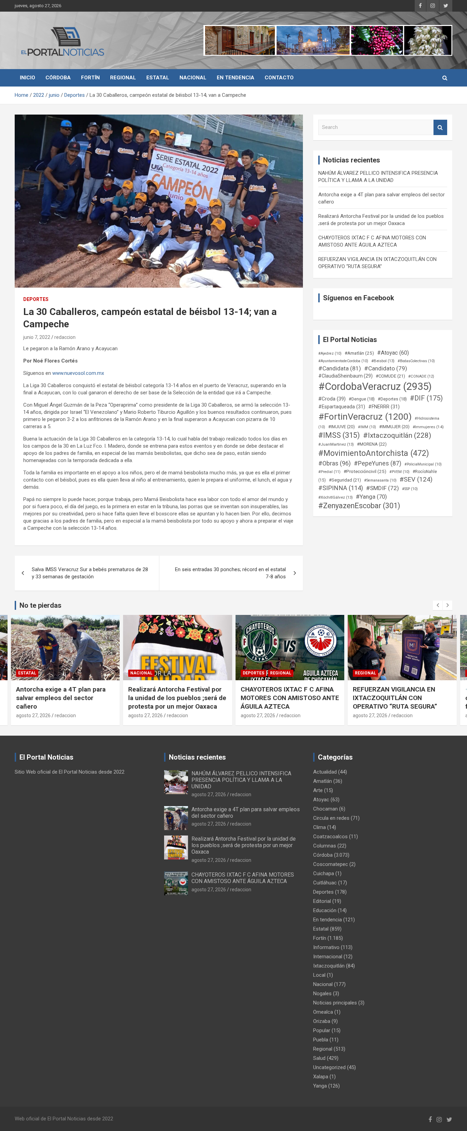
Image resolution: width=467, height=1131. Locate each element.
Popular (321, 1030)
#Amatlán (359, 353)
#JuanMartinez (336, 444)
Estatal (157, 78)
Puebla (320, 1040)
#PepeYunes (377, 463)
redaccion (65, 337)
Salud (319, 1058)
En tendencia (235, 78)
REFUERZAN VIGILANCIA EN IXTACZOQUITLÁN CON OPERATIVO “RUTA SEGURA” (282, 697)
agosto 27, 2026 (33, 715)
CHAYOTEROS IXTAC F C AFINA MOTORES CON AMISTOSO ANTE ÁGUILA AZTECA (177, 697)
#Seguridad (345, 480)
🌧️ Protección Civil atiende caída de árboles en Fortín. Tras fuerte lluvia (400, 697)
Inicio (27, 78)
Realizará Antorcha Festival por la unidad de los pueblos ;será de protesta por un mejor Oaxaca (65, 697)
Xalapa (320, 1077)
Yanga (320, 1086)
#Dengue (362, 399)
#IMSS (339, 435)
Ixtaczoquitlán (329, 966)
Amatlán (322, 781)
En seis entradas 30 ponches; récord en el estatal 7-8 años (230, 573)
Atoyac (321, 800)
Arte (318, 790)
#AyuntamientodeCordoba (343, 361)
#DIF (426, 398)
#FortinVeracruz (365, 416)
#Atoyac (393, 353)
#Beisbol (383, 360)
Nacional (192, 78)
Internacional (327, 957)
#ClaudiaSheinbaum (345, 376)
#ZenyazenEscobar (359, 505)
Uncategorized (329, 1067)
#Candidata (339, 368)
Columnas (324, 846)
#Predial (329, 472)
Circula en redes (331, 818)
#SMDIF (382, 488)
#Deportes (392, 399)
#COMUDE (390, 376)
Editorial (322, 901)
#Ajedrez (330, 353)
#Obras (334, 463)
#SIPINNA (340, 488)
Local (319, 975)
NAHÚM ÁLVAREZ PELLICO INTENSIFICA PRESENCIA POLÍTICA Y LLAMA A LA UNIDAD (241, 780)
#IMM (367, 427)
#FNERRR (384, 406)
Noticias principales (335, 1003)
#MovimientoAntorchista (373, 453)
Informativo (326, 947)
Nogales (322, 993)
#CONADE (421, 376)
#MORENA (372, 444)
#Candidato (385, 368)
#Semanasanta (380, 480)
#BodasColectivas (416, 361)
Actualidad (325, 772)
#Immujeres (428, 426)
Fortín (90, 78)
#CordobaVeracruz (375, 386)
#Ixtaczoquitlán (397, 435)
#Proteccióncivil (365, 471)
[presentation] (437, 605)
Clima (319, 827)
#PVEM (399, 472)
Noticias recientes (197, 757)
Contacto (279, 78)
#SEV (416, 479)
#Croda (332, 399)
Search (440, 127)
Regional (123, 78)
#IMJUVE (341, 426)
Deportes (36, 299)
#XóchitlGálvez (335, 497)
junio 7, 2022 (36, 337)
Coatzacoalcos (330, 836)
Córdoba (58, 78)
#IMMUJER (394, 426)
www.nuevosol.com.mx (78, 373)
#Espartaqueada (341, 406)
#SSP (410, 489)
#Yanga (371, 496)
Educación (324, 910)
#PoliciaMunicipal (423, 464)
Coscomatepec (330, 864)
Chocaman (325, 809)
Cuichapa (323, 873)
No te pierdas (40, 605)
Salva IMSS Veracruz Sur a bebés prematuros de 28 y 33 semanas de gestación (90, 573)
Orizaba (321, 1021)
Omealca (323, 1012)
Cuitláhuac (325, 883)
